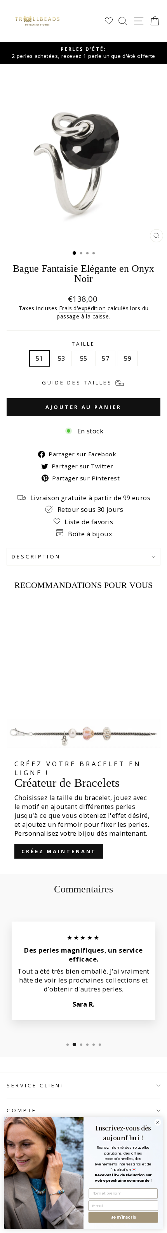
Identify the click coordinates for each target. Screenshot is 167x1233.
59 (127, 358)
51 (39, 358)
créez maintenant (58, 851)
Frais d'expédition (82, 308)
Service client (36, 1085)
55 (83, 358)
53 (61, 358)
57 (105, 358)
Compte (22, 1110)
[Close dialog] (157, 1122)
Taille (84, 343)
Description (36, 556)
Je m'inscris (123, 1217)
